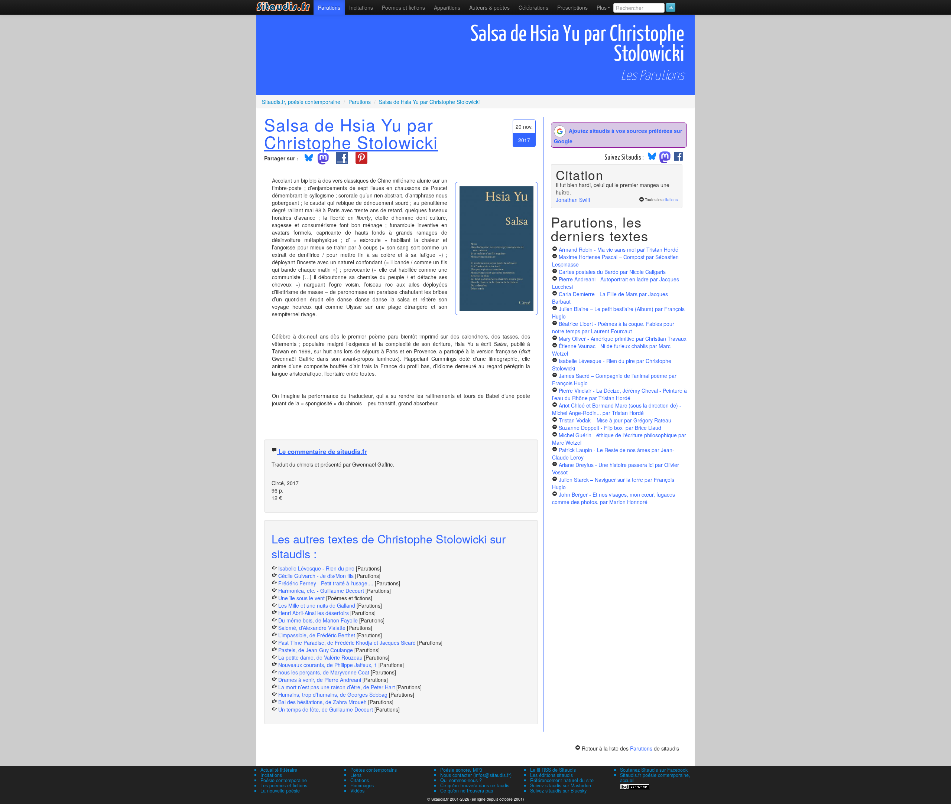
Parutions (329, 7)
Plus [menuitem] (602, 7)
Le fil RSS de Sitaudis (553, 770)
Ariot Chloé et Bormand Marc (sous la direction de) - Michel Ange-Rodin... (616, 409)
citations (670, 199)
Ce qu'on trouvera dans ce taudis (474, 785)
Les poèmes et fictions (283, 785)
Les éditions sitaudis (551, 775)
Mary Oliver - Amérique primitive (623, 338)
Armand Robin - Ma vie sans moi (618, 249)
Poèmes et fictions (403, 7)
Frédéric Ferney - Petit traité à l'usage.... (325, 583)
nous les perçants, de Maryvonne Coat (323, 672)
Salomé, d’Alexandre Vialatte (311, 627)
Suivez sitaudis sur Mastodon (560, 785)
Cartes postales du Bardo (612, 271)
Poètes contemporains (373, 770)
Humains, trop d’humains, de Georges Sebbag (332, 694)
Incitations (271, 775)
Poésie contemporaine (283, 780)
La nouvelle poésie (280, 790)
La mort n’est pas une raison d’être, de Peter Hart (336, 687)
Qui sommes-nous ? (461, 780)
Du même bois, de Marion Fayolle (318, 620)
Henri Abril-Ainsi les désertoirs (313, 613)
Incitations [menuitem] (361, 7)
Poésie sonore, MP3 (461, 770)
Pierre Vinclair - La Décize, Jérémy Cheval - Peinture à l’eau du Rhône (619, 394)
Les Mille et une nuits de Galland (316, 605)
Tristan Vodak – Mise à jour (615, 420)
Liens (355, 775)
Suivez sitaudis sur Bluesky (558, 790)
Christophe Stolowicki (351, 142)
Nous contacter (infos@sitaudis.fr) (476, 775)
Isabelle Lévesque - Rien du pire (316, 568)
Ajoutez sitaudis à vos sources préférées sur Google (618, 136)
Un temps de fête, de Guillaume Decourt (325, 709)
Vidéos (357, 790)
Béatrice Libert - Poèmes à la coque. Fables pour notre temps (613, 327)
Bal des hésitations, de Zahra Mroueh (322, 702)
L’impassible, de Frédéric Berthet (316, 635)
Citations (359, 780)
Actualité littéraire (278, 770)
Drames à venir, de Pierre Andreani (319, 679)
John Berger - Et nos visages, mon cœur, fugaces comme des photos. (613, 498)
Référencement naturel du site (562, 780)
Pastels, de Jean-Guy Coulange (315, 650)
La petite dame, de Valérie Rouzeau (320, 657)
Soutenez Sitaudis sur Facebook (654, 770)
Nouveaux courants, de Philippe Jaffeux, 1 (327, 665)
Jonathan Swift (573, 199)
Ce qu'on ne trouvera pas (466, 790)
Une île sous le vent (301, 598)
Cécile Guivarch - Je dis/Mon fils (316, 575)
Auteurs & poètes (489, 7)
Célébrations (533, 7)
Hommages (362, 785)
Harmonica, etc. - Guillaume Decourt (321, 590)
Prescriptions (572, 7)
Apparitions (447, 7)
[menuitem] (329, 7)
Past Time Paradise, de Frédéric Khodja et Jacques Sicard (347, 642)
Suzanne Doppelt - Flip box (610, 427)
